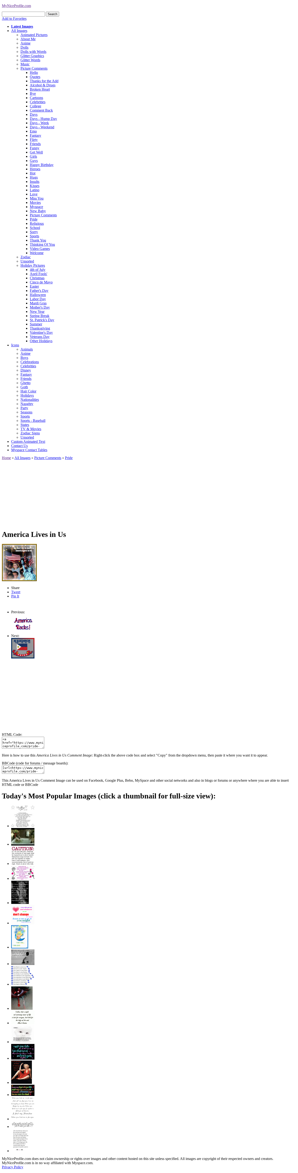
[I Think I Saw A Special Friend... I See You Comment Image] (19, 947)
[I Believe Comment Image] (22, 1042)
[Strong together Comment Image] (22, 1058)
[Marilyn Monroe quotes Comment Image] (21, 1082)
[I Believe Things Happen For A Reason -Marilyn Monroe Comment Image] (20, 903)
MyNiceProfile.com (16, 6)
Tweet (15, 592)
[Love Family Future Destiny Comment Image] (22, 984)
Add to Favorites (14, 18)
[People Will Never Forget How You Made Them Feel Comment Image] (22, 1095)
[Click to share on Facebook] (19, 562)
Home (6, 458)
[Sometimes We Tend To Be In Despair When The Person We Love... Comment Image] (22, 878)
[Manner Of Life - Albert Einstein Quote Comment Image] (22, 1023)
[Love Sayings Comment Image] (22, 826)
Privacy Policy (12, 1167)
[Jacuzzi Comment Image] (22, 844)
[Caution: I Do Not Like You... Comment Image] (22, 864)
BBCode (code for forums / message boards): (35, 763)
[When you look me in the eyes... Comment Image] (22, 1119)
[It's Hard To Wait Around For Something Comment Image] (22, 964)
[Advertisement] (141, 492)
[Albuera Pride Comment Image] (22, 657)
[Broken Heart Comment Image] (22, 1008)
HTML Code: (12, 735)
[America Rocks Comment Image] (22, 632)
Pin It (15, 596)
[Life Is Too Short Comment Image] (20, 1151)
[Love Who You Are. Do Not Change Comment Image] (22, 923)
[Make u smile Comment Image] (22, 1127)
